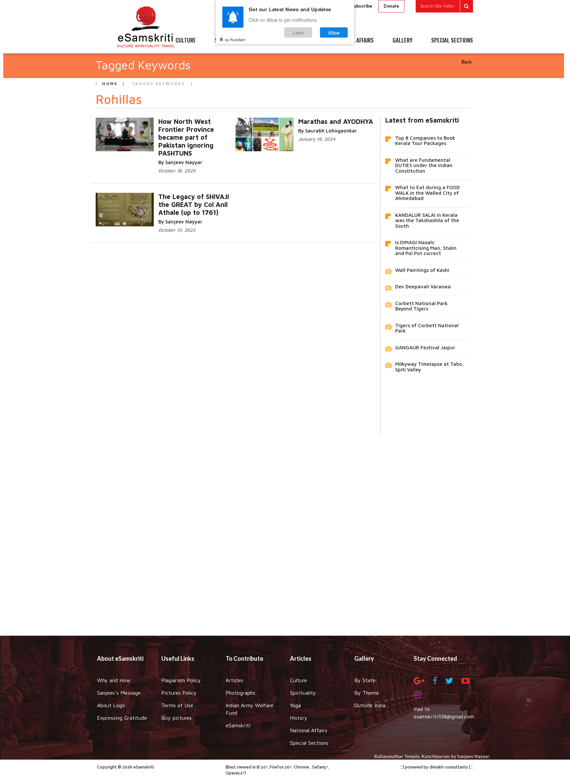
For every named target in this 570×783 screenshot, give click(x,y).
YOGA (270, 40)
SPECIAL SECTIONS (452, 40)
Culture (298, 680)
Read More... (196, 128)
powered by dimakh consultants (436, 767)
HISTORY (304, 40)
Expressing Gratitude (122, 718)
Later (298, 32)
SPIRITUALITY (230, 40)
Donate (391, 6)
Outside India (369, 705)
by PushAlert (235, 39)
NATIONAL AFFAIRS (353, 40)
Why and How (113, 680)
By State (365, 680)
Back (466, 61)
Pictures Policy (179, 693)
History (298, 718)
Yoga (295, 705)
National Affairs (308, 730)
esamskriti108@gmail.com (444, 716)
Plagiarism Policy (181, 680)
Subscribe (361, 6)
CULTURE (185, 40)
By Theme (366, 693)
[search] (444, 6)
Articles (234, 680)
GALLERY (402, 40)
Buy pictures (176, 718)
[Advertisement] (285, 532)
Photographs (240, 693)
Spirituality (303, 693)
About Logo (111, 705)
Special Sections (309, 743)
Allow (334, 32)
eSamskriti (238, 725)
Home (110, 83)
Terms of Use (177, 705)
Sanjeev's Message (119, 693)
